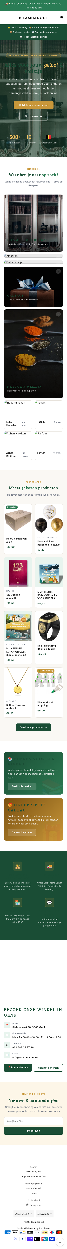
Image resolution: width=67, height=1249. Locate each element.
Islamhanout (33, 18)
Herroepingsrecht (33, 1183)
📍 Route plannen (18, 1067)
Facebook (35, 1200)
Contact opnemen (48, 1067)
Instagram (35, 1205)
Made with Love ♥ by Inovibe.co (33, 1228)
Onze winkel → (33, 116)
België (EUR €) (22, 1213)
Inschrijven (33, 1130)
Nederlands (43, 1213)
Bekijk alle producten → (33, 727)
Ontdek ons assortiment (33, 105)
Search (33, 1166)
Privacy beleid (33, 1171)
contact (33, 1193)
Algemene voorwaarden (33, 1176)
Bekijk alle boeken (22, 786)
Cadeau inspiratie (22, 832)
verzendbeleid (33, 1188)
